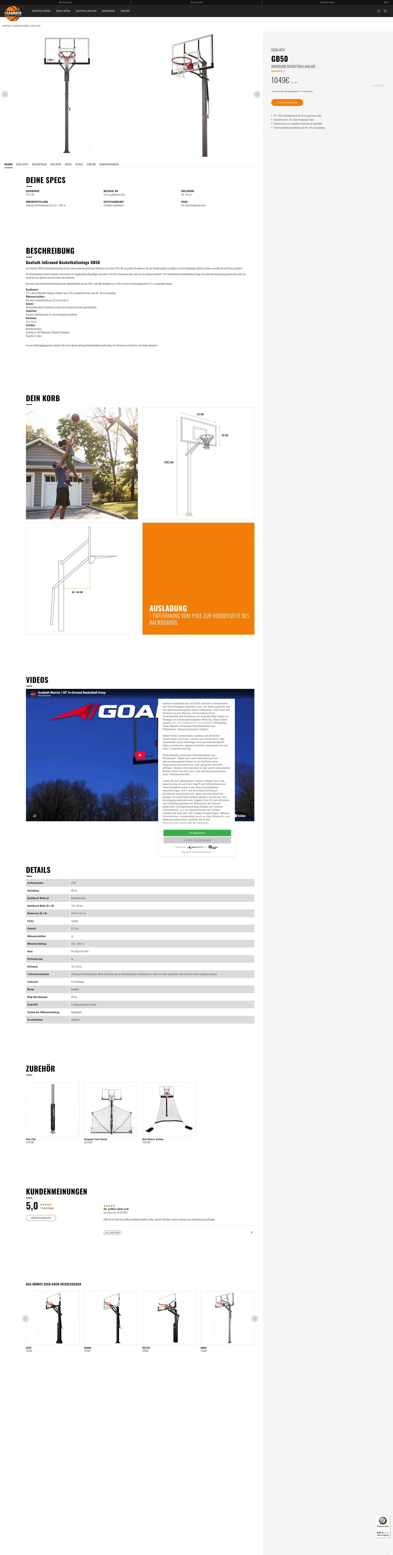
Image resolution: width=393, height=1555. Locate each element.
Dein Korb (56, 164)
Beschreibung (39, 164)
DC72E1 (146, 1347)
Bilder (9, 164)
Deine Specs (22, 164)
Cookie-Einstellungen (197, 840)
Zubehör (91, 164)
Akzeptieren (197, 832)
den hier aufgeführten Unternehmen (192, 722)
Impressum (202, 822)
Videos (68, 164)
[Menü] (388, 1517)
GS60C (87, 1347)
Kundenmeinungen (109, 164)
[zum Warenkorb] (385, 11)
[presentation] (5, 94)
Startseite (7, 25)
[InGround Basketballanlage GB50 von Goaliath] (67, 94)
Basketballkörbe (21, 25)
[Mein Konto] (378, 11)
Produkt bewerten (41, 1218)
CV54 (28, 1347)
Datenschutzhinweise (175, 822)
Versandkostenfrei (292, 91)
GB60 (203, 1347)
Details (79, 164)
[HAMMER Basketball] (13, 11)
